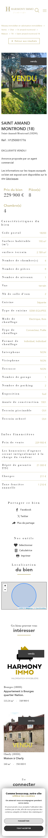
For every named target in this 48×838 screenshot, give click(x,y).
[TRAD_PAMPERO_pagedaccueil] (19, 14)
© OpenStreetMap (40, 608)
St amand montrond (26, 29)
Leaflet (21, 608)
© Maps (28, 608)
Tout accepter (24, 828)
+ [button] (5, 585)
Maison (4, 33)
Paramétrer (23, 821)
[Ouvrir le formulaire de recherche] (37, 10)
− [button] (5, 589)
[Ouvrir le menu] (44, 10)
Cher (12, 29)
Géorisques (12, 178)
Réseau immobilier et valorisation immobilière (21, 25)
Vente (4, 29)
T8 (12, 33)
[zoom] (24, 113)
